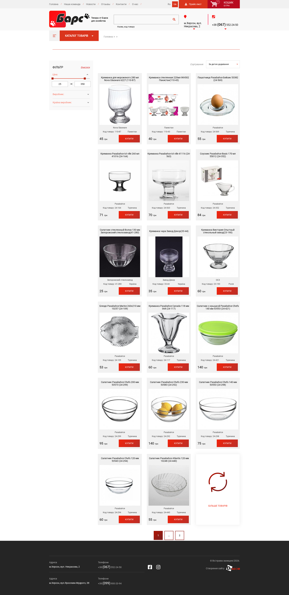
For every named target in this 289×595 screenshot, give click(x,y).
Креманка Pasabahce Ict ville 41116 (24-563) (169, 155)
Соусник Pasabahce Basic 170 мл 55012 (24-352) (218, 155)
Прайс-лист (195, 4)
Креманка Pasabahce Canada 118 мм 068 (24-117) (169, 307)
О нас (135, 4)
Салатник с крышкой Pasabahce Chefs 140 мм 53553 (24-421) (218, 307)
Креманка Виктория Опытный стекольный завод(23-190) (217, 231)
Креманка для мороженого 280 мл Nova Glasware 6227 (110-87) (120, 79)
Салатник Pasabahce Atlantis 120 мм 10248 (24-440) (169, 459)
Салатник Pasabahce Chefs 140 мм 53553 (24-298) (218, 383)
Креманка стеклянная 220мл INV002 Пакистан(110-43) (169, 79)
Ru (169, 4)
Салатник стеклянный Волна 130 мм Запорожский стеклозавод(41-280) (120, 231)
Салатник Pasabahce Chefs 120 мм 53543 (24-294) (120, 459)
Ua (175, 4)
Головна (53, 4)
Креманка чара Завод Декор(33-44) (168, 231)
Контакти (121, 4)
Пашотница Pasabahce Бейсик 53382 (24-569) (218, 79)
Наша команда (72, 4)
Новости (90, 4)
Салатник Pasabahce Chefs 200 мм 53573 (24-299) (120, 383)
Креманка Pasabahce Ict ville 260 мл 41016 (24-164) (120, 155)
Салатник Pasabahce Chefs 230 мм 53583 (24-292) (169, 383)
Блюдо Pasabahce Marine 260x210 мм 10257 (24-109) (120, 307)
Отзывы (105, 4)
